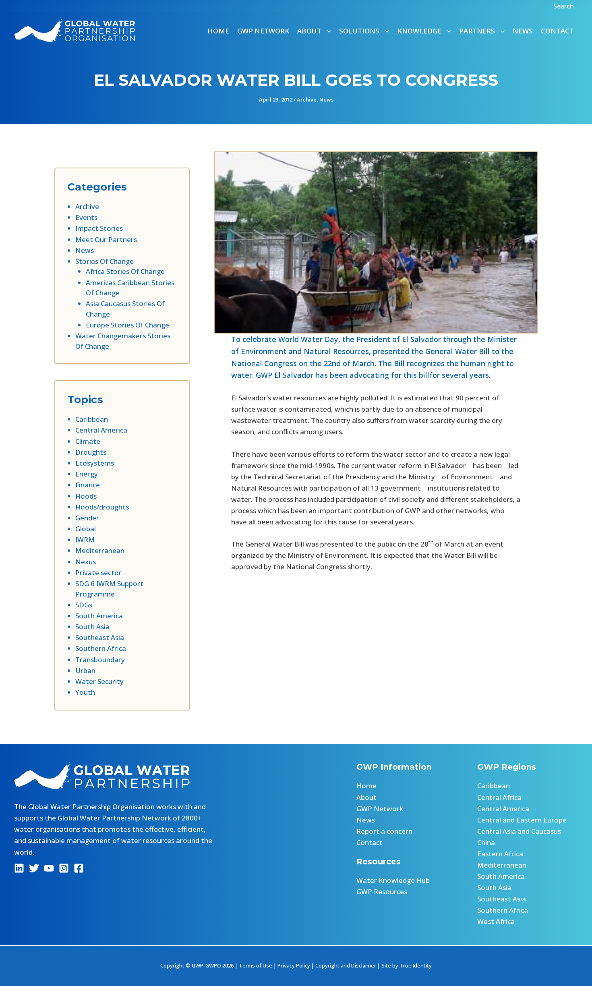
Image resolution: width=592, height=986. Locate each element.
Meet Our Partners (106, 239)
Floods (86, 496)
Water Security (99, 681)
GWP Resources (381, 891)
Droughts (90, 452)
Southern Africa (100, 648)
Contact (557, 30)
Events (86, 217)
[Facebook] (79, 868)
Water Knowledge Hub (393, 880)
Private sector (98, 572)
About (366, 797)
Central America (101, 430)
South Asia (92, 626)
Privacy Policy (293, 965)
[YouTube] (49, 868)
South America (99, 615)
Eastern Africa (500, 853)
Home (218, 30)
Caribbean (91, 419)
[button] (564, 6)
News (523, 30)
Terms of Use (255, 965)
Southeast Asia (99, 637)
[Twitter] (34, 868)
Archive (307, 99)
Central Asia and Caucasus (519, 831)
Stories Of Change (104, 261)
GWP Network (263, 30)
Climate (87, 441)
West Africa (496, 921)
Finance (87, 484)
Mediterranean (99, 550)
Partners (477, 30)
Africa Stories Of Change (125, 271)
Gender (87, 517)
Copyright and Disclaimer (345, 965)
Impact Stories (99, 228)
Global (85, 528)
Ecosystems (94, 463)
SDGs (83, 604)
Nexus (85, 561)
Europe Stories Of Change (127, 324)
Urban (85, 670)
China (486, 842)
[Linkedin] (19, 868)
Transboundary (100, 659)
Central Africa (499, 797)
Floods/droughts (102, 507)
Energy (86, 473)
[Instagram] (64, 868)
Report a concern (384, 831)
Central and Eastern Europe (522, 819)
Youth (85, 692)
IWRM (85, 539)
